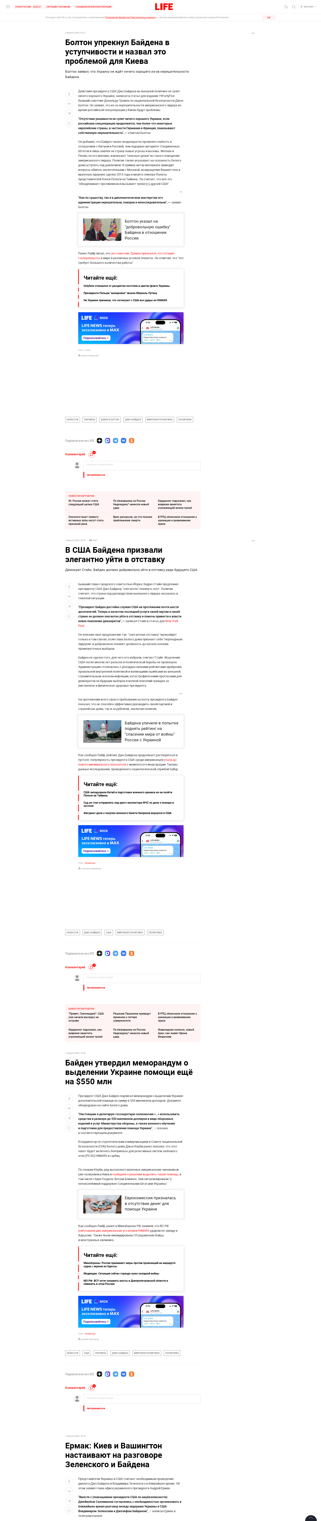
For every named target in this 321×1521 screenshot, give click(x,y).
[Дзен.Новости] (99, 440)
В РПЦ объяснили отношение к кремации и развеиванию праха (177, 520)
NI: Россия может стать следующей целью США (84, 502)
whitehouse (90, 863)
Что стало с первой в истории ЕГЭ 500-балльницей (87, 1436)
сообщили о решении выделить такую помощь (145, 1174)
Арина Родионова (90, 355)
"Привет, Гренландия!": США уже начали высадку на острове (86, 1017)
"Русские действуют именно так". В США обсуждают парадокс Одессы (86, 1453)
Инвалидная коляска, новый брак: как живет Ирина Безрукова (176, 1033)
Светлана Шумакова (91, 868)
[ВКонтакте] (123, 440)
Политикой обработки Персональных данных (130, 17)
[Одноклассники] (131, 440)
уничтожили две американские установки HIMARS (114, 1230)
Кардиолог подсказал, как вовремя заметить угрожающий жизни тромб (175, 504)
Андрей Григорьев (90, 1339)
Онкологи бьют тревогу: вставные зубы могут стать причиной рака (86, 520)
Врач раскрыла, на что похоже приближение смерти (132, 518)
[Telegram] (115, 440)
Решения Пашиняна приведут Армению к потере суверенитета (132, 1017)
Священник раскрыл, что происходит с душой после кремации (174, 1453)
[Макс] (107, 440)
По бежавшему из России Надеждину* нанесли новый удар (131, 504)
